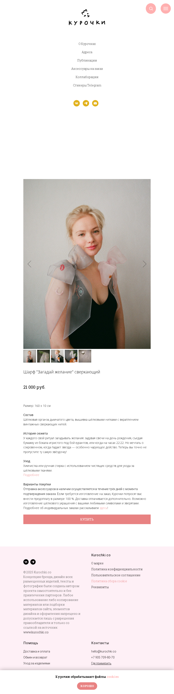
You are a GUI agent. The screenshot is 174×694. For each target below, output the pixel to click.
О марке (97, 563)
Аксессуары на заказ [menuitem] (87, 69)
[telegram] (86, 105)
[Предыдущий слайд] (29, 263)
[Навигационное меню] (165, 8)
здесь (103, 508)
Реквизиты (100, 587)
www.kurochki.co (36, 632)
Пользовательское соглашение (115, 575)
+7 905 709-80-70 (103, 657)
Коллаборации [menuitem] (87, 77)
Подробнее (31, 475)
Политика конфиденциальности (117, 569)
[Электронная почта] (95, 105)
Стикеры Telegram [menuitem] (87, 85)
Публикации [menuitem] (87, 60)
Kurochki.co (101, 555)
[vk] (76, 105)
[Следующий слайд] (144, 263)
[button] (151, 8)
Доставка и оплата (36, 651)
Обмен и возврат (35, 657)
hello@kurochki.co (103, 651)
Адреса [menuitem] (87, 52)
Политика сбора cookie (109, 581)
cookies (113, 677)
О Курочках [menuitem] (87, 44)
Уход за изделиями (36, 663)
